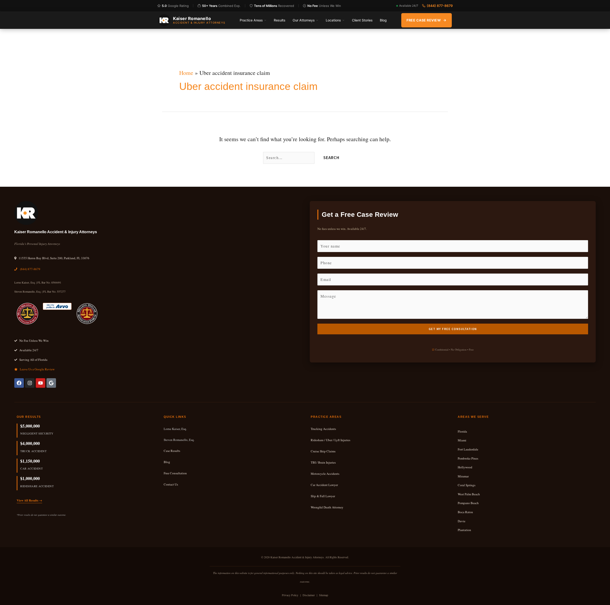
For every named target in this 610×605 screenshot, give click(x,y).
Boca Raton (465, 512)
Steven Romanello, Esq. (179, 440)
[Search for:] (289, 157)
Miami (462, 440)
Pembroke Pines (468, 458)
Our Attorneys (304, 20)
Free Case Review (424, 20)
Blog (383, 20)
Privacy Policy (290, 595)
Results (279, 20)
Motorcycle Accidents (325, 473)
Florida (462, 431)
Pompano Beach (468, 503)
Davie (461, 521)
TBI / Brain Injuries (323, 462)
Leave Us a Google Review (37, 369)
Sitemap (323, 595)
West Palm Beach (469, 494)
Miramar (463, 476)
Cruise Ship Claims (323, 451)
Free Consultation (175, 473)
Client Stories (362, 20)
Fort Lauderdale (468, 449)
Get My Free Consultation (453, 329)
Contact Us (171, 484)
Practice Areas (251, 20)
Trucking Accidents (323, 429)
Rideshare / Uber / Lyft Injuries (330, 440)
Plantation (464, 530)
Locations (333, 20)
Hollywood (465, 467)
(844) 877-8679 (440, 6)
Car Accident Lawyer (324, 485)
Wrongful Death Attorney (327, 507)
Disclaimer (309, 595)
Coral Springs (466, 485)
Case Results (172, 451)
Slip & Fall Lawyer (323, 496)
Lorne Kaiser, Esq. (175, 429)
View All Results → (29, 500)
